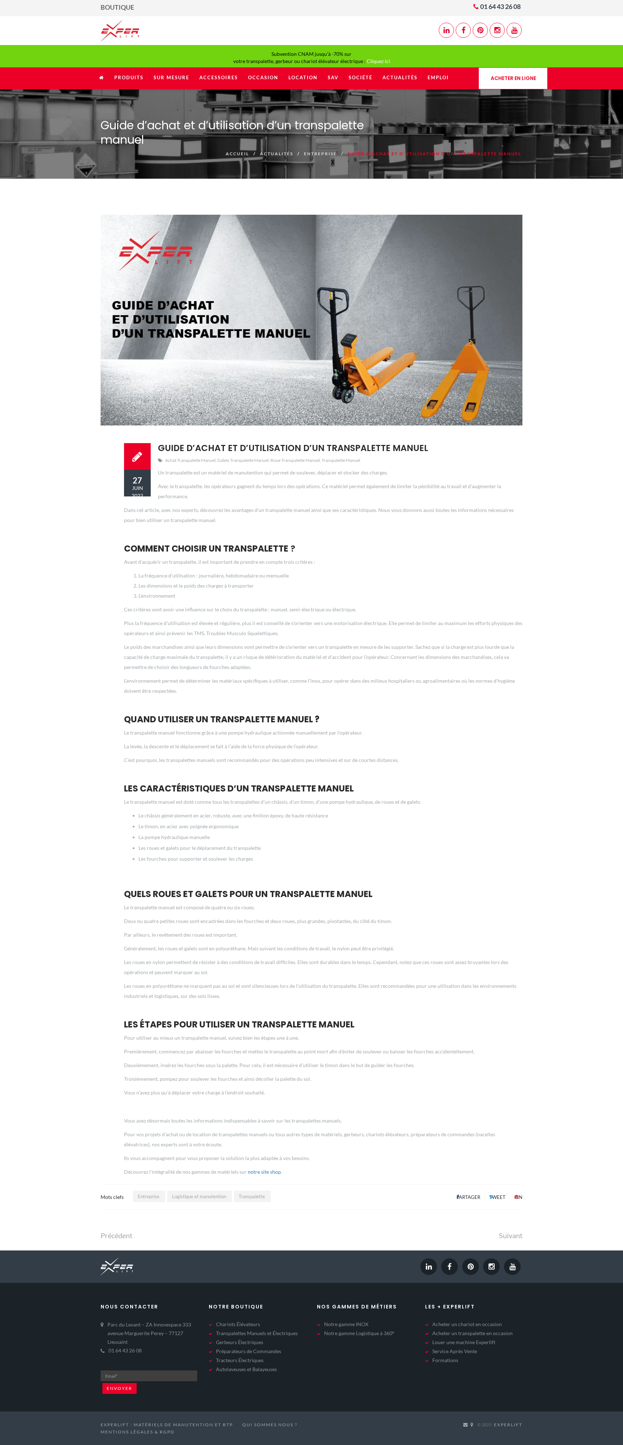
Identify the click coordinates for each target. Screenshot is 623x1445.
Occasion (263, 77)
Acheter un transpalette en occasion (472, 1333)
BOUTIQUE (117, 7)
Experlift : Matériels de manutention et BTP (167, 1424)
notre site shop (264, 1172)
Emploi (438, 77)
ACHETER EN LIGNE (513, 78)
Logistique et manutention (199, 1196)
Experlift (508, 1424)
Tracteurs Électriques (240, 1360)
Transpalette (252, 1196)
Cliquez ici (378, 61)
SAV (333, 77)
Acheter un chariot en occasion (467, 1324)
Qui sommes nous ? (269, 1424)
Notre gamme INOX (346, 1324)
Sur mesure (171, 77)
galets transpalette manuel (243, 460)
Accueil (237, 153)
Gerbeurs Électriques (239, 1342)
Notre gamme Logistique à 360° (359, 1333)
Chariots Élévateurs (238, 1324)
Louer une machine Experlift (463, 1342)
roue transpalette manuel (295, 460)
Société (360, 77)
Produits (128, 77)
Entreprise (320, 153)
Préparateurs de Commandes (248, 1351)
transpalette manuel (341, 460)
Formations (445, 1360)
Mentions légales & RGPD (137, 1432)
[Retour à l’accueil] (101, 81)
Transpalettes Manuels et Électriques (257, 1333)
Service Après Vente (454, 1351)
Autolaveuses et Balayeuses (246, 1369)
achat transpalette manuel (190, 460)
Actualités (400, 77)
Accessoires (218, 77)
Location (303, 77)
